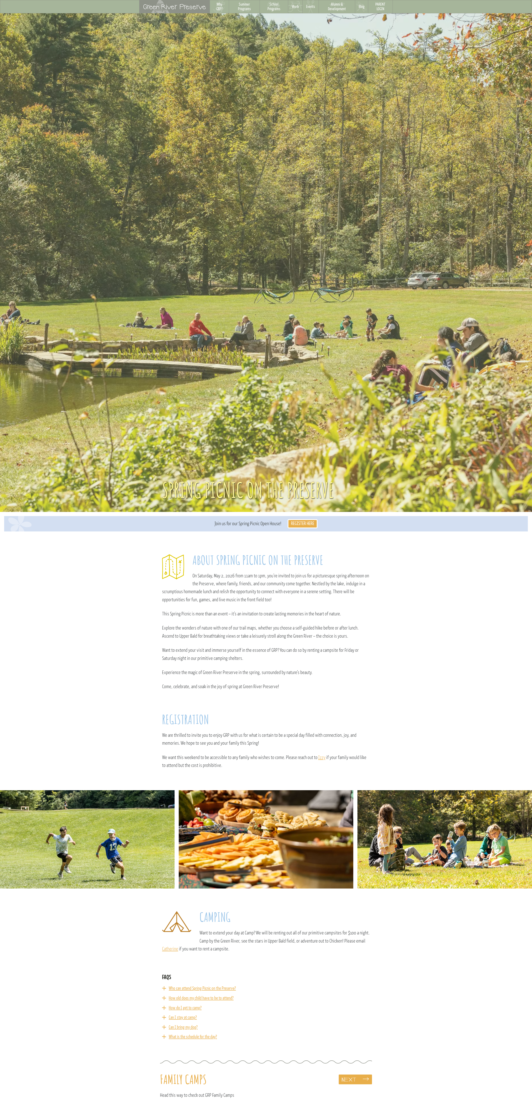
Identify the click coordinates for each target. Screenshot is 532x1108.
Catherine (170, 949)
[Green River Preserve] (174, 6)
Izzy (321, 757)
